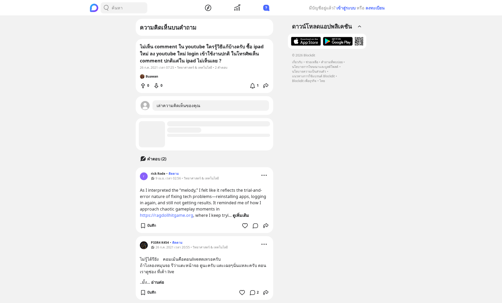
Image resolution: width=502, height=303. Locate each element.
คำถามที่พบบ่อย (332, 62)
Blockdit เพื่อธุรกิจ (304, 81)
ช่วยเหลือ (312, 62)
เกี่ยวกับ (297, 62)
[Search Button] (106, 8)
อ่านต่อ (157, 282)
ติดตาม (174, 173)
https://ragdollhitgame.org (166, 215)
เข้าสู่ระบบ (346, 8)
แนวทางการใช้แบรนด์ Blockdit (313, 76)
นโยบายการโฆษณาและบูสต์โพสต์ (315, 67)
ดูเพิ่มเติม (241, 215)
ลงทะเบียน (375, 8)
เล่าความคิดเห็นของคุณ (178, 105)
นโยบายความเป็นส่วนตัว (309, 71)
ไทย (322, 81)
